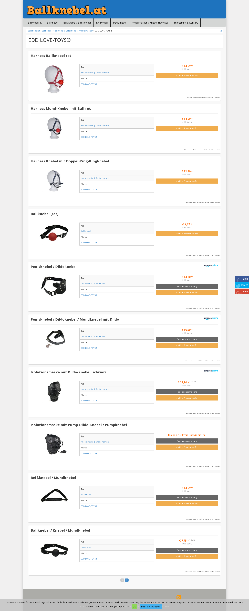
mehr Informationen (151, 606)
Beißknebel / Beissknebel (77, 22)
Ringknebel (102, 22)
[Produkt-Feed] (179, 597)
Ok (134, 606)
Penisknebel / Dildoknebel (54, 266)
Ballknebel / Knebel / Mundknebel (60, 530)
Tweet (244, 285)
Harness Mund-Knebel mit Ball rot (61, 108)
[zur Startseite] (67, 10)
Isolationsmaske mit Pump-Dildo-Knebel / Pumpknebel (79, 424)
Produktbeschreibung (187, 286)
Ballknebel (52, 22)
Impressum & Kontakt (186, 22)
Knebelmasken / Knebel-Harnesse (149, 22)
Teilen (244, 278)
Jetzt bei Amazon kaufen (187, 75)
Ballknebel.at (35, 22)
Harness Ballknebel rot (51, 55)
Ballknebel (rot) (44, 213)
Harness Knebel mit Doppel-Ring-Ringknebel (70, 161)
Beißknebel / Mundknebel (53, 477)
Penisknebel (119, 22)
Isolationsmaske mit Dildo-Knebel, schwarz (69, 372)
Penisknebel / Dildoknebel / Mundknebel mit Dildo (75, 319)
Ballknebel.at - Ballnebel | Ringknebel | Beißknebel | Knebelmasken (61, 30)
